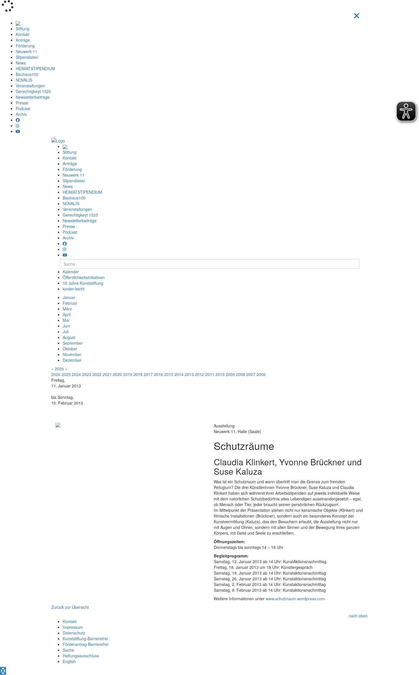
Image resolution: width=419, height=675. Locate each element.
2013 (189, 374)
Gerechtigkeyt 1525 (33, 91)
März (67, 309)
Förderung (25, 45)
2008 (240, 374)
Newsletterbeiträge (33, 97)
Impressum (73, 627)
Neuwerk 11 (26, 51)
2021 (107, 374)
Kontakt (22, 34)
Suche (68, 650)
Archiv (21, 114)
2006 (261, 374)
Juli (66, 331)
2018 (138, 374)
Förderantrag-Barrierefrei (85, 644)
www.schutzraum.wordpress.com (295, 598)
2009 (230, 374)
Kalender (71, 271)
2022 (96, 374)
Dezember (72, 360)
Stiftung (22, 28)
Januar (69, 297)
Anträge (23, 40)
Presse (22, 103)
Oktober (70, 348)
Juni (66, 326)
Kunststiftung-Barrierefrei (85, 638)
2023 (86, 374)
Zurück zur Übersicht (70, 607)
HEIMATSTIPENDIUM (35, 68)
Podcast (23, 108)
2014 (179, 374)
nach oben (358, 616)
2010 (220, 374)
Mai (66, 320)
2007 (250, 374)
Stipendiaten (27, 57)
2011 (209, 374)
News (21, 63)
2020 (117, 374)
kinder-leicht (73, 289)
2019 (127, 374)
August (69, 337)
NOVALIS (24, 80)
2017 (148, 374)
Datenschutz (74, 633)
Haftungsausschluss (81, 655)
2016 (158, 374)
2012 (199, 374)
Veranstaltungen (30, 85)
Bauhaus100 (27, 74)
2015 (168, 374)
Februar (70, 303)
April (67, 314)
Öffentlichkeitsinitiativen (84, 277)
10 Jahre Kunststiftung (83, 283)
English (69, 661)
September (73, 343)
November (72, 354)
